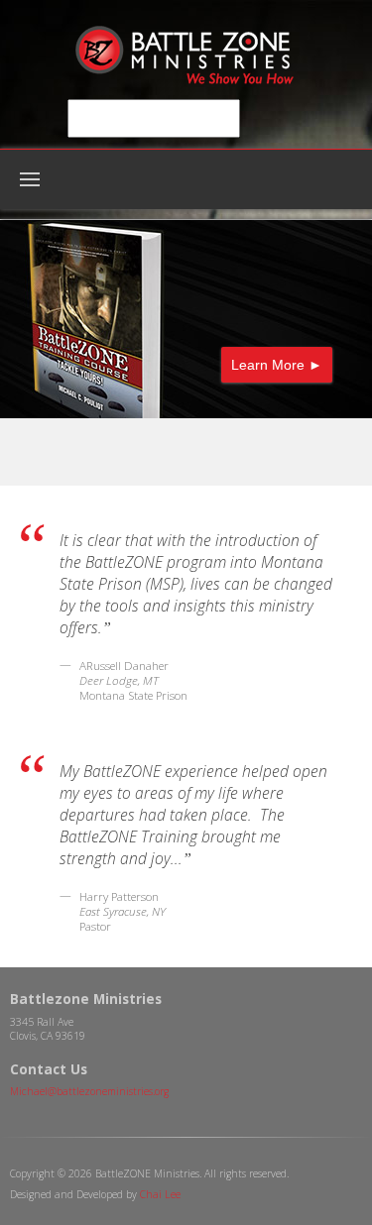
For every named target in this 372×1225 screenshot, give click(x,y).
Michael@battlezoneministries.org (89, 1091)
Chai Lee (160, 1194)
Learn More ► (276, 365)
